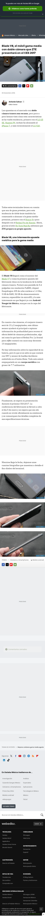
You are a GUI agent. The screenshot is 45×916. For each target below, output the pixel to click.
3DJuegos (26, 835)
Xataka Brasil (6, 897)
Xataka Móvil (6, 838)
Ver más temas (8, 806)
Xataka (4, 835)
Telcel (25, 799)
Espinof (25, 852)
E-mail (31, 85)
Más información (34, 914)
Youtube (20, 755)
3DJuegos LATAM (29, 894)
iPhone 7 (6, 126)
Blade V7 (6, 279)
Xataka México (7, 894)
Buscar (42, 815)
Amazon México (9, 35)
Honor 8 (29, 219)
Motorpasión (27, 863)
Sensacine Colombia (30, 900)
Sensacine (26, 849)
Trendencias (6, 877)
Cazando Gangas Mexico (11, 783)
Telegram (28, 755)
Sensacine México (29, 897)
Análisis (26, 778)
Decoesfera (6, 880)
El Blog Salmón (28, 877)
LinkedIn (4, 760)
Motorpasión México (30, 904)
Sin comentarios (11, 86)
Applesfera (6, 841)
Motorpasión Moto (29, 866)
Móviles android (38, 560)
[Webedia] (8, 825)
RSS (33, 755)
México (25, 795)
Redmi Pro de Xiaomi (25, 222)
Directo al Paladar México (11, 904)
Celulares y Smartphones (19, 560)
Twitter (23, 85)
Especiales (27, 783)
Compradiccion (7, 883)
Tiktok (8, 760)
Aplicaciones (27, 787)
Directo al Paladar (8, 863)
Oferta (33, 35)
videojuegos (6, 799)
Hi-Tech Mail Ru (23, 225)
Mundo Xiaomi (7, 847)
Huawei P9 (10, 122)
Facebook (19, 85)
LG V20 (36, 126)
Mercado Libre (23, 35)
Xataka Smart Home (9, 844)
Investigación (7, 778)
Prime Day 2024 (8, 791)
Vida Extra (26, 838)
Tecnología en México (31, 791)
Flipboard (27, 85)
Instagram (24, 755)
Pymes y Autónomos (30, 880)
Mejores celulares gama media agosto (31, 747)
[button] (16, 101)
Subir (37, 824)
